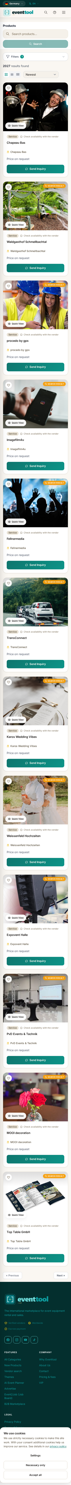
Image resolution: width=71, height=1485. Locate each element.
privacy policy (58, 1446)
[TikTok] (34, 1339)
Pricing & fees (47, 1376)
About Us (44, 1365)
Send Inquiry (37, 169)
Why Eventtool (47, 1359)
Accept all (35, 1474)
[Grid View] (6, 74)
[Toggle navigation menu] (64, 12)
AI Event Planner (14, 1382)
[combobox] (35, 33)
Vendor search (13, 1371)
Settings (35, 1455)
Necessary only (35, 1465)
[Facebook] (8, 1339)
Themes (9, 1376)
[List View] (12, 74)
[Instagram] (16, 1339)
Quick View (18, 125)
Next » (61, 1275)
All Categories (12, 1359)
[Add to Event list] (8, 88)
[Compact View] (18, 74)
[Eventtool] (18, 12)
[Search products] (47, 12)
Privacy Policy (12, 1421)
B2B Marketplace (14, 1403)
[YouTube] (25, 1339)
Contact (44, 1371)
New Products (12, 1365)
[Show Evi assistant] (55, 12)
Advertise (10, 1388)
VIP (41, 1382)
